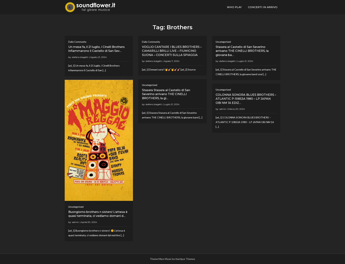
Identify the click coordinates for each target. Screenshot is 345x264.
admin (75, 222)
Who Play (234, 7)
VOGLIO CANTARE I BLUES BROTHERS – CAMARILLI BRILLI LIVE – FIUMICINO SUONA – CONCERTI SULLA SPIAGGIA (172, 51)
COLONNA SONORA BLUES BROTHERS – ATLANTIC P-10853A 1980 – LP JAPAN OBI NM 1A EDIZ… (246, 99)
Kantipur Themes (185, 258)
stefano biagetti (80, 57)
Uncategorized (223, 41)
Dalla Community (77, 41)
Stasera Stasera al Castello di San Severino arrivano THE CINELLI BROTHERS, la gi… (166, 94)
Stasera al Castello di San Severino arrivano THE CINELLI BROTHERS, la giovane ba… (242, 51)
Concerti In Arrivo (262, 7)
